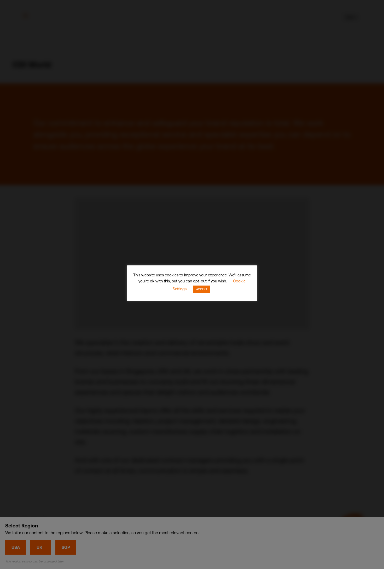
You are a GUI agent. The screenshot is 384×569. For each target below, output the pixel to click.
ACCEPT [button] (201, 289)
